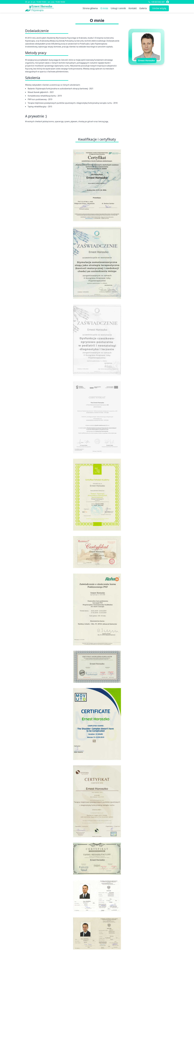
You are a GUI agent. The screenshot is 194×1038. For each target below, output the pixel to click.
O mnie (104, 8)
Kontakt (133, 8)
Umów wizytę (159, 8)
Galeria (143, 8)
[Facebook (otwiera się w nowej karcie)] (167, 2)
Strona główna (90, 8)
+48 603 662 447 (158, 2)
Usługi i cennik (118, 8)
